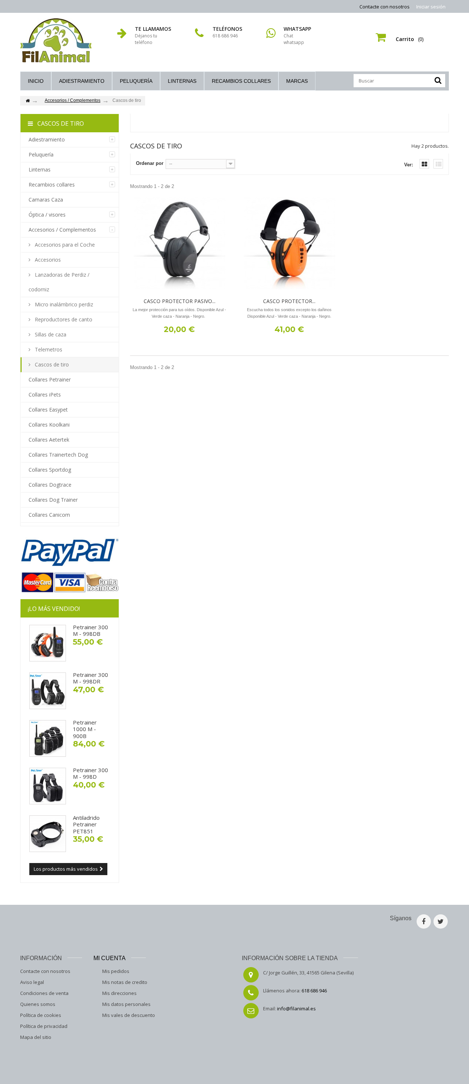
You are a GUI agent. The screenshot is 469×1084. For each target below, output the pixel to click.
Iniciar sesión (431, 6)
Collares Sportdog (50, 469)
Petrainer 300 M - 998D (90, 773)
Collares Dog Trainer (53, 499)
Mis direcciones (119, 993)
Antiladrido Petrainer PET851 (86, 824)
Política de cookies (40, 1015)
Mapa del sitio (35, 1037)
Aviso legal (32, 982)
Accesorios (47, 259)
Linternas (182, 81)
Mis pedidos (115, 971)
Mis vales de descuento (128, 1015)
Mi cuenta (109, 958)
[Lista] (438, 164)
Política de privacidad (43, 1026)
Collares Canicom (49, 514)
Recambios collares (241, 81)
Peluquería (136, 81)
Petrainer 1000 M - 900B (85, 729)
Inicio (36, 81)
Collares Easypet (48, 409)
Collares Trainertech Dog (58, 454)
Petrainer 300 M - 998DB (90, 630)
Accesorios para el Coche (64, 244)
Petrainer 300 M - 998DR (90, 678)
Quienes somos (37, 1004)
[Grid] (424, 164)
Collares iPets (45, 394)
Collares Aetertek (49, 439)
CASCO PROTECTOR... (289, 301)
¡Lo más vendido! (54, 609)
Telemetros (47, 349)
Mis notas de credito (124, 982)
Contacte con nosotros (384, 6)
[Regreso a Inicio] (27, 101)
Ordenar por (149, 163)
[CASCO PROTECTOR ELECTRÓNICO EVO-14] (289, 243)
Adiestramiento (81, 81)
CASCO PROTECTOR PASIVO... (179, 301)
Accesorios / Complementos (62, 229)
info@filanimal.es (296, 1008)
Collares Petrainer (50, 379)
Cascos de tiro (51, 364)
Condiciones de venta (44, 993)
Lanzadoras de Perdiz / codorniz (59, 282)
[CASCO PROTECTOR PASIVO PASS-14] (179, 243)
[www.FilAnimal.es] (56, 40)
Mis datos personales (126, 1004)
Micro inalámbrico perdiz (63, 304)
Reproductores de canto (62, 319)
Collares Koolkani (49, 424)
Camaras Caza (46, 199)
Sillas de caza (49, 334)
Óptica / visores (47, 214)
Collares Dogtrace (50, 484)
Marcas (297, 81)
